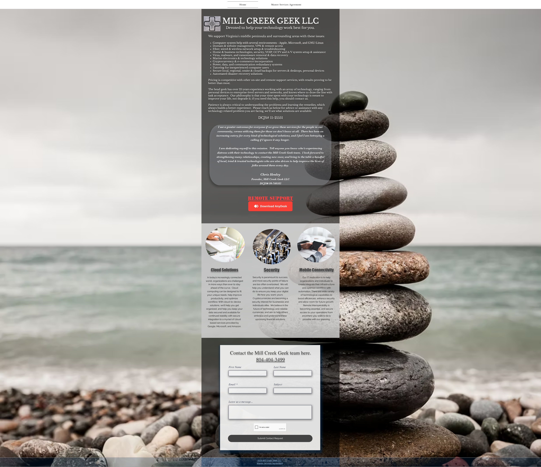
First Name (235, 366)
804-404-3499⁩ (270, 359)
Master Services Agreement (270, 463)
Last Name (280, 366)
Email (232, 384)
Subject (278, 384)
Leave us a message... (241, 401)
